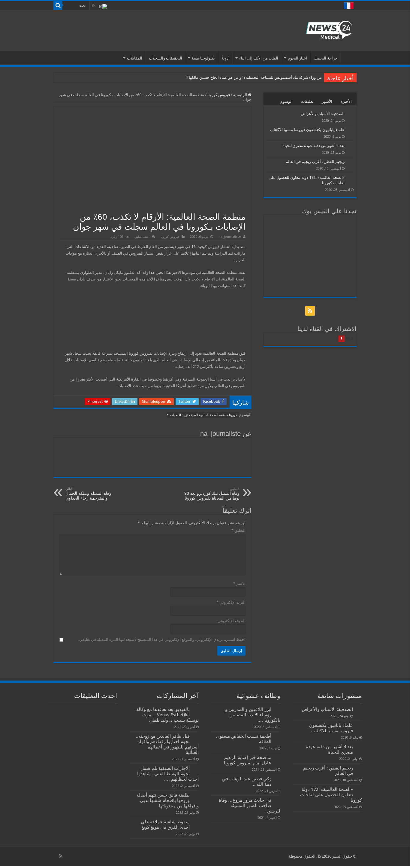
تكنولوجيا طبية (203, 58)
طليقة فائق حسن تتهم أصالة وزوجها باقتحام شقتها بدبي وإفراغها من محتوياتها (168, 800)
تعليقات (307, 101)
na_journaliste (230, 237)
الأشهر (327, 101)
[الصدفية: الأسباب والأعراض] (351, 114)
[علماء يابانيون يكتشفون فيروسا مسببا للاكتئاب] (351, 130)
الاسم (239, 583)
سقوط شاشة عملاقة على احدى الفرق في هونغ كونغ (165, 824)
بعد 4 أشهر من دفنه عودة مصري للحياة (313, 145)
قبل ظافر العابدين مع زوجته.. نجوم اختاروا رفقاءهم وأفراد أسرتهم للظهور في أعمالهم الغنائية (167, 744)
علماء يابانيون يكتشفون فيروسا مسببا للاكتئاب (307, 129)
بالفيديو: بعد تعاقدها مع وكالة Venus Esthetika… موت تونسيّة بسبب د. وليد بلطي (167, 715)
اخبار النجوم (297, 58)
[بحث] (57, 5)
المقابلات (134, 58)
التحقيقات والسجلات (165, 58)
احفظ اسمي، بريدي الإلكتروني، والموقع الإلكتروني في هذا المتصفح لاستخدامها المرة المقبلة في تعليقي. (162, 639)
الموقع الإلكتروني (232, 621)
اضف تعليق (141, 237)
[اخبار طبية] (329, 29)
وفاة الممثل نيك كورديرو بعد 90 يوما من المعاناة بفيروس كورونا (212, 493)
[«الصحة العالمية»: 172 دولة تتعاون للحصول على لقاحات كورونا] (351, 178)
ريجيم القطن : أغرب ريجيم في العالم (315, 161)
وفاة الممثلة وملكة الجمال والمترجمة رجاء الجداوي (88, 493)
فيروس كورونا (218, 95)
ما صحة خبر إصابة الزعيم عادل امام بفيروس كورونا (247, 760)
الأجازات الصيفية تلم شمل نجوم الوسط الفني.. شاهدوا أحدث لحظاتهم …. (168, 774)
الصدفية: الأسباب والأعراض (323, 114)
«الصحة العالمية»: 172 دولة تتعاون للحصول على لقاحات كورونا (331, 795)
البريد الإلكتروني (231, 602)
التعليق (238, 530)
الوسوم (286, 101)
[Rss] (94, 5)
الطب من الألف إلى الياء (258, 58)
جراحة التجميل (325, 58)
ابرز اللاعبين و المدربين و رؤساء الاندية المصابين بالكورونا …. (252, 715)
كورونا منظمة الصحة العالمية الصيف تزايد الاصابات (203, 415)
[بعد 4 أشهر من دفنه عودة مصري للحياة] (351, 146)
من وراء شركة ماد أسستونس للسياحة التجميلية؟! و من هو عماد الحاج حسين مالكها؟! (253, 77)
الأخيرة (346, 101)
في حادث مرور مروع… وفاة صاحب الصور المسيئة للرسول (249, 805)
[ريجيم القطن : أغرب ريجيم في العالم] (351, 162)
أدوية (226, 58)
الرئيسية (349, 57)
